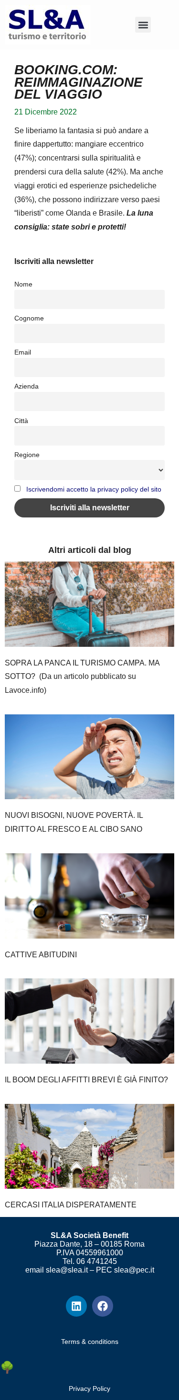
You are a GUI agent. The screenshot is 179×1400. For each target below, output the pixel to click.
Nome (23, 284)
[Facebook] (102, 1306)
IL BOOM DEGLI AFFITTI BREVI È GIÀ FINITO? (86, 1080)
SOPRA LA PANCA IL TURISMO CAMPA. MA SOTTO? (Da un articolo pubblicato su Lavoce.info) (82, 677)
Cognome (29, 318)
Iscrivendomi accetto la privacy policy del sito (93, 489)
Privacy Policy (89, 1388)
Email (22, 352)
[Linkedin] (76, 1306)
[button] (143, 25)
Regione (27, 455)
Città (21, 421)
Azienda (26, 386)
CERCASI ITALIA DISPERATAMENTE (71, 1205)
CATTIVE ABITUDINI (41, 955)
